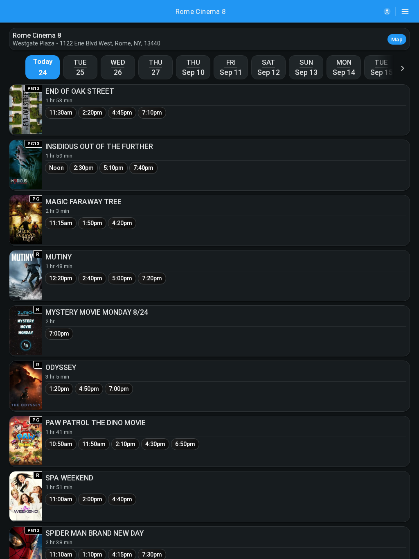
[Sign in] (387, 11)
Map (397, 39)
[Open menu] (405, 11)
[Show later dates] (402, 68)
